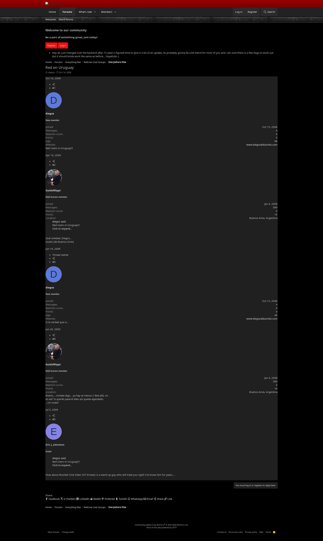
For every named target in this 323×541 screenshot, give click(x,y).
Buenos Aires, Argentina (263, 218)
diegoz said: (59, 221)
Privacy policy (251, 532)
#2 (54, 164)
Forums (67, 11)
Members (106, 11)
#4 (54, 338)
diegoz (51, 72)
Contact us (221, 532)
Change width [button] (68, 532)
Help (261, 532)
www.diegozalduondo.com (261, 144)
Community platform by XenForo (161, 524)
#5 (54, 419)
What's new (85, 11)
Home (52, 11)
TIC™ (174, 527)
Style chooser (54, 532)
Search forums (66, 19)
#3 (54, 262)
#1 (54, 88)
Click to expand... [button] (62, 228)
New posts (50, 19)
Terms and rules (236, 532)
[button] (95, 12)
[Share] (53, 84)
